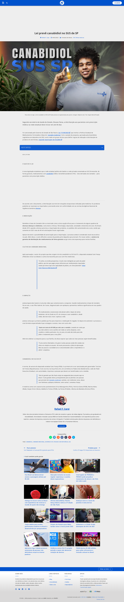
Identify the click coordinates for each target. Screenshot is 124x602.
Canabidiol (29, 441)
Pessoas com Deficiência (61, 441)
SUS (70, 441)
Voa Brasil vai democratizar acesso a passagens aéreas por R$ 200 (35, 477)
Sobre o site (53, 584)
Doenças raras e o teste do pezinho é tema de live (85, 502)
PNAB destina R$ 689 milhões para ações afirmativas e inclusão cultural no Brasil (86, 550)
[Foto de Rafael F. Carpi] (62, 400)
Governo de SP (49, 441)
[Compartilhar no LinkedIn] (54, 437)
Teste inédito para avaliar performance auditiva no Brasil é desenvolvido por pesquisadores (36, 526)
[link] (84, 598)
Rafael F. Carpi (45, 37)
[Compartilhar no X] (73, 437)
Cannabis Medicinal (38, 441)
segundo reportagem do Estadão (50, 140)
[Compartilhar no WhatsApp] (50, 437)
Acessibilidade (53, 582)
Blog (51, 579)
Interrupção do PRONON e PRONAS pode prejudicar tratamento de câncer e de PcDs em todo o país (87, 478)
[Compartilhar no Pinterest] (69, 437)
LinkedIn (62, 426)
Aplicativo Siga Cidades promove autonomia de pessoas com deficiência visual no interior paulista (36, 551)
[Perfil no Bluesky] (19, 589)
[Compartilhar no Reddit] (58, 437)
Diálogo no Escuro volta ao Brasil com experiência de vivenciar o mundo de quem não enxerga (36, 503)
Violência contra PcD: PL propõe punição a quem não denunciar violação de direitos (61, 550)
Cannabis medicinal (54, 135)
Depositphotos (69, 584)
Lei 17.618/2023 (64, 133)
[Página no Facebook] (29, 589)
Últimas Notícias (79, 37)
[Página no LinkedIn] (22, 589)
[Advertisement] (62, 17)
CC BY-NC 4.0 (83, 597)
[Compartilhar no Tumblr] (65, 437)
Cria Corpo (68, 579)
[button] (3, 3)
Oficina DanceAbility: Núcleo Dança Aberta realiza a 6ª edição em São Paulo (62, 503)
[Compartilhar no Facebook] (62, 437)
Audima (67, 582)
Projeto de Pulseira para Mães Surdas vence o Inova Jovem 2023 (62, 525)
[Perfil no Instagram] (25, 589)
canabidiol (49, 174)
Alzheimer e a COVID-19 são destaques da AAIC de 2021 (85, 525)
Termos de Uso (100, 599)
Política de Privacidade (97, 597)
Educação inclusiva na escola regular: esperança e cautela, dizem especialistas (60, 477)
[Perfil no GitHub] (16, 589)
